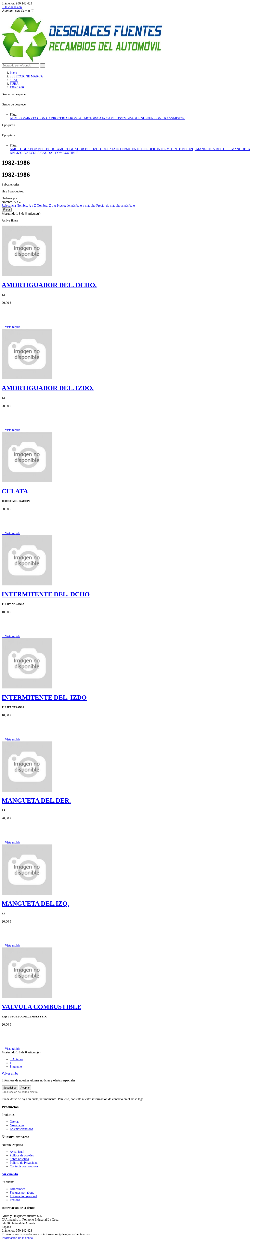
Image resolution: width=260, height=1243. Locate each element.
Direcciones (17, 1189)
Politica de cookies (22, 1155)
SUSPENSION (151, 118)
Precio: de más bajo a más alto (76, 205)
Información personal (23, 1196)
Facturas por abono (22, 1192)
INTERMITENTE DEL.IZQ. (176, 149)
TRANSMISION (173, 118)
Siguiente (17, 1066)
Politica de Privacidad (24, 1162)
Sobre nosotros (19, 1159)
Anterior (16, 1059)
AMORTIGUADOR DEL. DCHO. (33, 149)
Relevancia (9, 205)
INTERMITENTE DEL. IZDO (44, 697)
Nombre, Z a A (47, 205)
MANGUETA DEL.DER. (213, 149)
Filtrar (6, 209)
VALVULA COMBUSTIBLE (41, 1006)
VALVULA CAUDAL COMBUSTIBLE (51, 152)
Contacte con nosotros (24, 1166)
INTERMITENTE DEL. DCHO (46, 594)
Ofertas (14, 1121)
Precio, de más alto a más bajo (115, 205)
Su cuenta (10, 1174)
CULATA (109, 149)
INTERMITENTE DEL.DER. (136, 149)
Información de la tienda (17, 1238)
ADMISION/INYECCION (28, 118)
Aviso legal (17, 1151)
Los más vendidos (21, 1129)
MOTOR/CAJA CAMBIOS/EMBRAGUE (112, 118)
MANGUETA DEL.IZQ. (35, 903)
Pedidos (15, 1200)
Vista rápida (11, 327)
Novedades (17, 1125)
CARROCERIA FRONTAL (65, 118)
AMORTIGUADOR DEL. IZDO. (80, 149)
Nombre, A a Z (27, 205)
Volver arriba (12, 1073)
